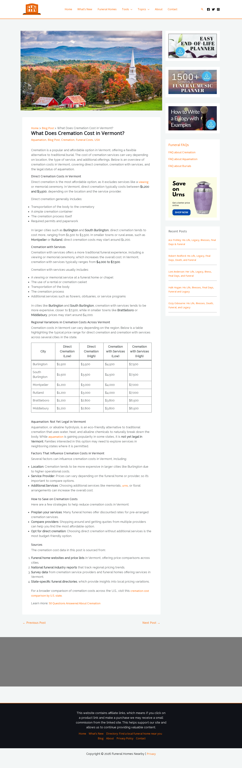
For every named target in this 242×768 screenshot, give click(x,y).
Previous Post (34, 622)
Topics (142, 9)
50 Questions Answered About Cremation (74, 603)
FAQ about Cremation (181, 152)
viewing (143, 182)
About (158, 9)
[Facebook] (208, 9)
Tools (125, 9)
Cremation (67, 140)
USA (97, 140)
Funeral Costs (84, 140)
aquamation (55, 437)
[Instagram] (218, 9)
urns (125, 485)
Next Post (151, 622)
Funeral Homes (107, 9)
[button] (202, 9)
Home (68, 9)
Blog (101, 738)
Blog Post (54, 140)
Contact (172, 9)
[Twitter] (213, 9)
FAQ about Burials (179, 166)
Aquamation (38, 140)
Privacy (151, 754)
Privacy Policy (125, 738)
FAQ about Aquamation (182, 159)
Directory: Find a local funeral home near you (134, 733)
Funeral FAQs (178, 145)
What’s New (84, 9)
